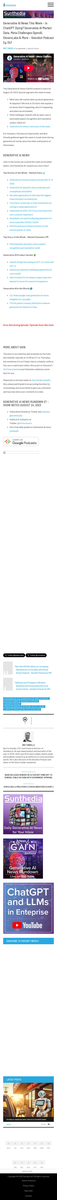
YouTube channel (11, 369)
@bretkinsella (16, 415)
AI (17, 698)
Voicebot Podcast (12, 704)
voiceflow (35, 709)
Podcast (45, 698)
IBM (42, 706)
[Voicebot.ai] (22, 4)
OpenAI (16, 709)
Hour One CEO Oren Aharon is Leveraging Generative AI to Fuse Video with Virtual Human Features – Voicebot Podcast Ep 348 (33, 669)
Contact (28, 1196)
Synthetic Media (11, 701)
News (36, 698)
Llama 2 (7, 709)
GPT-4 (36, 706)
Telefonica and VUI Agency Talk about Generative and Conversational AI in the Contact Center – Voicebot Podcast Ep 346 (32, 685)
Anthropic (27, 706)
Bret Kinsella (9, 48)
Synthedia (14, 431)
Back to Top (27, 1171)
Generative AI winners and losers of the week (30, 126)
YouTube (36, 380)
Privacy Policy (28, 1185)
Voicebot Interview (29, 701)
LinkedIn (46, 380)
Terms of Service (29, 1180)
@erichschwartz (24, 423)
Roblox (24, 709)
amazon (16, 706)
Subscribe (28, 1191)
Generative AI (26, 698)
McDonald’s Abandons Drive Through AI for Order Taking (26, 1119)
